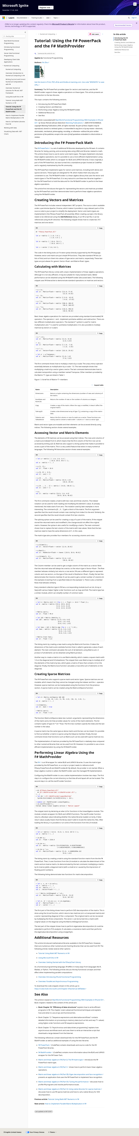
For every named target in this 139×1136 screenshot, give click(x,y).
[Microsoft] (3, 17)
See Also (117, 52)
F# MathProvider (44, 1052)
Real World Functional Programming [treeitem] (11, 42)
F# (39, 762)
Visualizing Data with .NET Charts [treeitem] (13, 132)
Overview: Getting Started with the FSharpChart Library (59, 962)
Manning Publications (74, 123)
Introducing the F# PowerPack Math (121, 39)
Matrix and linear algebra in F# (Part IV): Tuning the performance (63, 1082)
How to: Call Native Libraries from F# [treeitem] (15, 123)
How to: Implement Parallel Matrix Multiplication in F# (65, 1104)
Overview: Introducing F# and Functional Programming (59, 977)
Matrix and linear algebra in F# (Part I (52, 1067)
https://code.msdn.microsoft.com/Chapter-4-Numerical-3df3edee (59, 989)
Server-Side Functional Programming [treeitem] (11, 54)
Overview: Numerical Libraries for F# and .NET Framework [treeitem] (14, 90)
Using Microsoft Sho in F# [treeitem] (14, 97)
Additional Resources (121, 50)
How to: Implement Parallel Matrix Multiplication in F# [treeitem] (15, 116)
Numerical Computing (47, 34)
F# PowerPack (43, 148)
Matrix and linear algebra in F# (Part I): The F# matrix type (60, 1060)
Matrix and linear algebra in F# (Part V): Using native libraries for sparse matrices (69, 1089)
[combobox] (13, 36)
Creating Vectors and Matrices (124, 42)
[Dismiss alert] (135, 4)
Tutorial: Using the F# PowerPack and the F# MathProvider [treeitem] (13, 109)
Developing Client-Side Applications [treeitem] (12, 60)
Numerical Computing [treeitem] (13, 69)
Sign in (134, 18)
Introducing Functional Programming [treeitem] (12, 48)
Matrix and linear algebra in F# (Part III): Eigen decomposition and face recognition (70, 1074)
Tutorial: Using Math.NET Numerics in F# (53, 953)
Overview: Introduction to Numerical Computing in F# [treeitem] (15, 74)
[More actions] (103, 34)
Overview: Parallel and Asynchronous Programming (58, 981)
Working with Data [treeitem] (10, 128)
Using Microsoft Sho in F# (48, 958)
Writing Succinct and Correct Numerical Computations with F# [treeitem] (15, 81)
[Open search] (129, 18)
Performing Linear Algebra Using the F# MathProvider (123, 46)
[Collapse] (25, 32)
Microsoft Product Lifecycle (63, 24)
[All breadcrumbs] (36, 34)
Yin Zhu (45, 62)
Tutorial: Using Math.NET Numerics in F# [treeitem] (14, 101)
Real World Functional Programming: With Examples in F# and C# (77, 1000)
